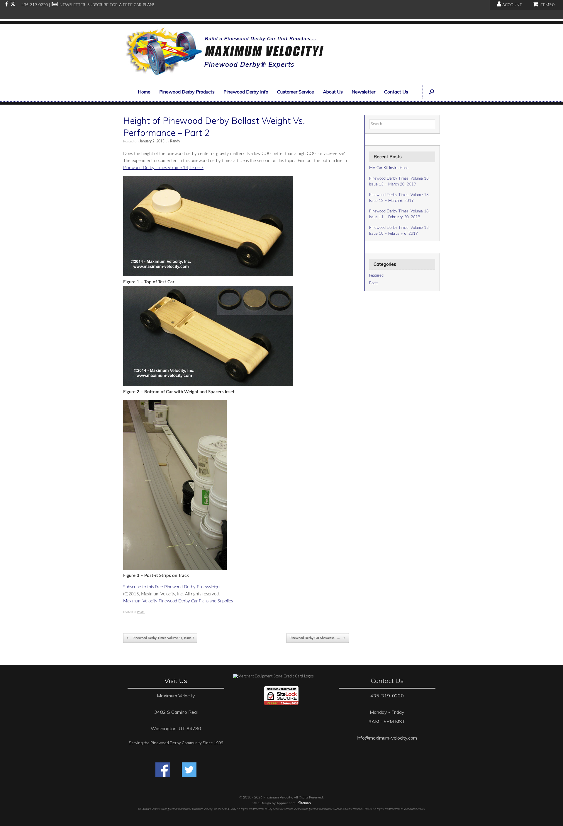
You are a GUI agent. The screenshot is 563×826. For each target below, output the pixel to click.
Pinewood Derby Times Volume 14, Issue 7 (163, 168)
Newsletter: (72, 5)
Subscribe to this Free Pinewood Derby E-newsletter (172, 587)
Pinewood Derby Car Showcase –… (317, 638)
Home (144, 92)
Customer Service (295, 92)
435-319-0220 (387, 696)
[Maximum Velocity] (223, 53)
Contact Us (396, 92)
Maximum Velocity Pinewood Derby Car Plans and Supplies (178, 601)
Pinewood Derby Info (245, 92)
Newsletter (363, 92)
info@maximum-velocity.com (387, 738)
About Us (333, 92)
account (511, 5)
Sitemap (304, 803)
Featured (376, 275)
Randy (175, 141)
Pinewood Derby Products (187, 92)
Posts (141, 612)
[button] (431, 91)
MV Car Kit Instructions (388, 168)
